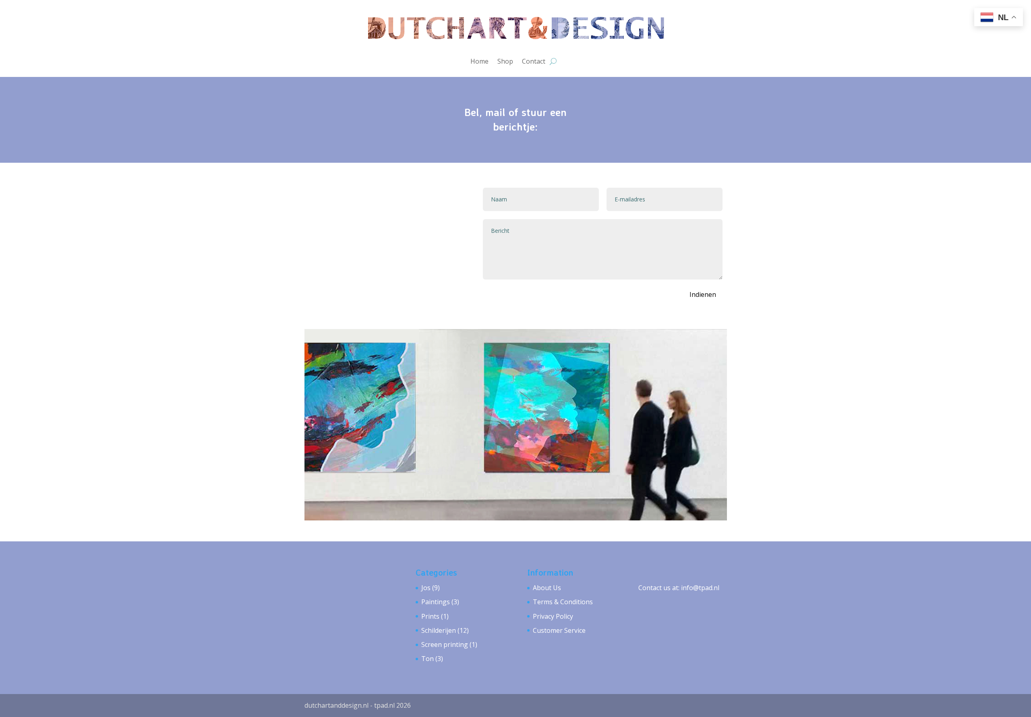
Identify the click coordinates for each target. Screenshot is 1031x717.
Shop (505, 61)
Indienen (702, 294)
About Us (547, 587)
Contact (533, 61)
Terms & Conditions (563, 601)
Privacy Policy (553, 616)
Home (479, 61)
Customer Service (559, 630)
